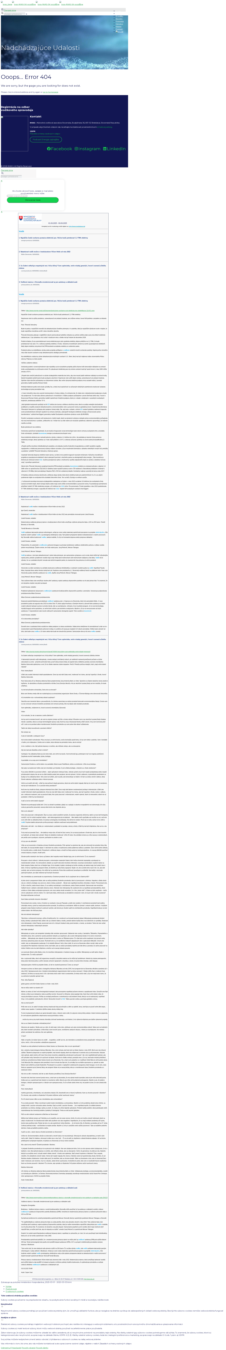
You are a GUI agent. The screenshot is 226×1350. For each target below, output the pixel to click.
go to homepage (50, 92)
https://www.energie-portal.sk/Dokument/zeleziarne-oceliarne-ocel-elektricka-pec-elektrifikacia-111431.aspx (60, 310)
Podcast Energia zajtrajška (46, 139)
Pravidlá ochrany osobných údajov (45, 134)
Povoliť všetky (42, 1348)
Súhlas (8, 1286)
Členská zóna (10, 10)
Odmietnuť (6, 1348)
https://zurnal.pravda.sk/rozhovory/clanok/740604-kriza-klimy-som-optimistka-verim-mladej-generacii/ (58, 651)
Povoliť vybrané (29, 1348)
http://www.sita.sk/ (89, 1279)
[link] (26, 14)
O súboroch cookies (15, 1291)
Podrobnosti (11, 1289)
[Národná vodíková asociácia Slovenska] (42, 4)
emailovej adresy (104, 127)
